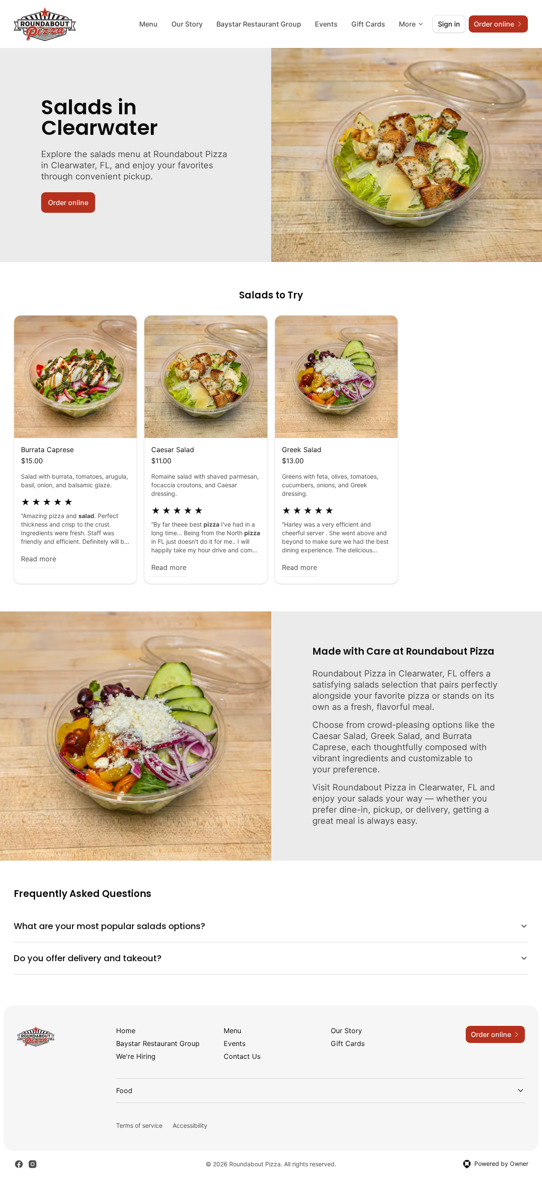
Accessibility (190, 1125)
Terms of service (139, 1125)
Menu (148, 24)
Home (125, 1030)
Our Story (187, 24)
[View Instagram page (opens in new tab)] (32, 1164)
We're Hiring (136, 1056)
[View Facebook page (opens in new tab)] (19, 1164)
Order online (68, 202)
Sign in (449, 24)
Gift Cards (368, 24)
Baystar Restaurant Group (258, 24)
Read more (38, 558)
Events (326, 24)
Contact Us (242, 1056)
